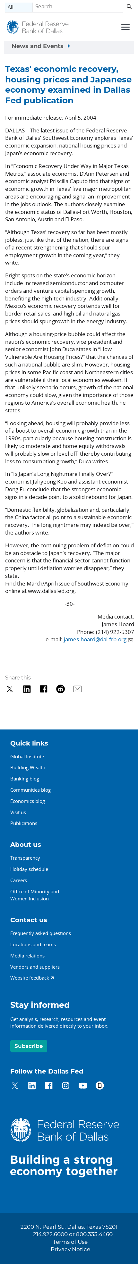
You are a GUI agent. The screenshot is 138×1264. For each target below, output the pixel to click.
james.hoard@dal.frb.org (95, 639)
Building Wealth (27, 767)
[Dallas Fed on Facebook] (49, 1086)
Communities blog (30, 790)
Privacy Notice (70, 1249)
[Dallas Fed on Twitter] (15, 1086)
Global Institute (27, 756)
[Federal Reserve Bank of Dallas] (37, 28)
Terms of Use (70, 1242)
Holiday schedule (29, 869)
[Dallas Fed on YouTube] (82, 1086)
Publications (23, 823)
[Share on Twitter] (9, 689)
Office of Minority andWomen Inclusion (34, 895)
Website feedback (29, 977)
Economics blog (27, 801)
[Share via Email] (77, 689)
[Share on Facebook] (43, 689)
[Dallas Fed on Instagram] (65, 1086)
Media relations (27, 955)
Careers (18, 880)
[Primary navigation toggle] (124, 26)
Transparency (25, 858)
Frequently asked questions (40, 933)
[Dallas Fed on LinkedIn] (32, 1086)
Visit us (18, 812)
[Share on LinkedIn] (26, 689)
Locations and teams (33, 944)
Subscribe (28, 1046)
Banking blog (24, 778)
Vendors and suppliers (35, 967)
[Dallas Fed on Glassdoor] (99, 1086)
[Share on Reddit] (60, 689)
